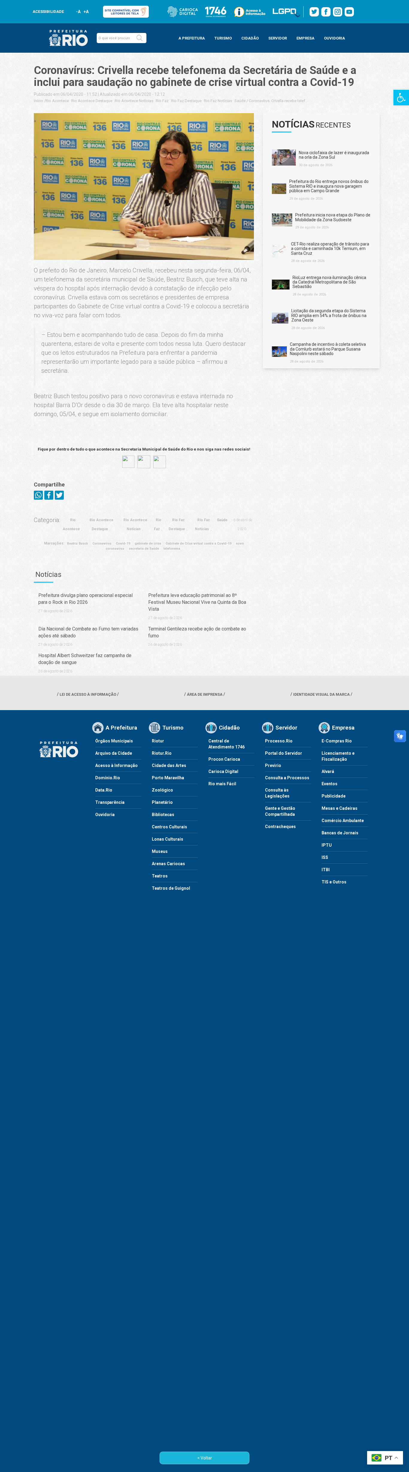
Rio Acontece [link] (57, 100)
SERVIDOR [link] (277, 38)
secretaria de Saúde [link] (144, 549)
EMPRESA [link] (305, 38)
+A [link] (86, 11)
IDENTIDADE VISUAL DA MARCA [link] (321, 694)
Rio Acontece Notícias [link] (134, 100)
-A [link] (78, 11)
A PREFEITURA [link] (191, 38)
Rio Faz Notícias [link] (218, 100)
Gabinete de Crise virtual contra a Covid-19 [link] (198, 543)
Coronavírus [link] (102, 543)
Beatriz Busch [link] (77, 543)
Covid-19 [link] (123, 543)
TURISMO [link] (223, 38)
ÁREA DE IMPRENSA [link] (204, 694)
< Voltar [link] (204, 1458)
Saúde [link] (240, 100)
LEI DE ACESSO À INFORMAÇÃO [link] (88, 694)
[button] (139, 38)
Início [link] (38, 100)
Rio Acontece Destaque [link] (91, 100)
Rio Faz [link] (162, 100)
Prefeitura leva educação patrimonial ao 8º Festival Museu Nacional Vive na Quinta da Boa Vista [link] (197, 602)
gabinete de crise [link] (148, 543)
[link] (401, 97)
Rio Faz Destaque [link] (186, 100)
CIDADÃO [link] (250, 38)
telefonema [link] (171, 549)
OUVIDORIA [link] (334, 38)
